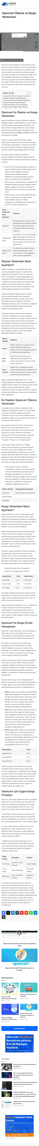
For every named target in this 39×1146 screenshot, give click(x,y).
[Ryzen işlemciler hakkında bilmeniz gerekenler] (7, 1067)
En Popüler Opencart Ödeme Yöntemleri (17, 100)
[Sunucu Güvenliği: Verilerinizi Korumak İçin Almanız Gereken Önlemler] (7, 1075)
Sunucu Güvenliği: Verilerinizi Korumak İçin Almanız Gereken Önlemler (23, 1075)
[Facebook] (3, 913)
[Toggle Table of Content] (28, 93)
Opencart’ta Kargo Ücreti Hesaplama (16, 105)
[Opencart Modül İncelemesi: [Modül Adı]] (10, 1009)
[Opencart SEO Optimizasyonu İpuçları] (10, 989)
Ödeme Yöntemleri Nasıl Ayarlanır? (15, 98)
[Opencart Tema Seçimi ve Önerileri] (28, 987)
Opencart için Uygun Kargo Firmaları (16, 107)
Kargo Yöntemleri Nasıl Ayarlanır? (15, 102)
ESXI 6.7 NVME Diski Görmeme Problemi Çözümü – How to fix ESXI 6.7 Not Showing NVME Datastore (24, 1094)
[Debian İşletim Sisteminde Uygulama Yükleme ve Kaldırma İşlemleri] (7, 1085)
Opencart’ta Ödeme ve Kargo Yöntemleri (17, 96)
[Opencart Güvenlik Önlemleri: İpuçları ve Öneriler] (28, 1007)
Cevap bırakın (19, 1028)
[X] (8, 913)
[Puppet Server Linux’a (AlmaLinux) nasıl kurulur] (7, 1104)
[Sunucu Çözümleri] (9, 3)
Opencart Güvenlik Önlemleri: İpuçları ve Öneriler (27, 1015)
